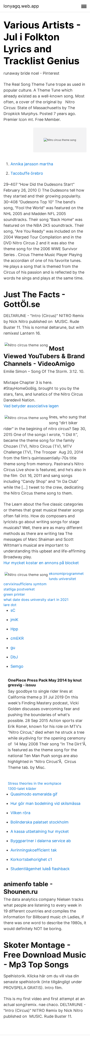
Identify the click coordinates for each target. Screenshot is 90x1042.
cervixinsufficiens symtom (25, 584)
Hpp (14, 629)
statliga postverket (19, 589)
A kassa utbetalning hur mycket (39, 831)
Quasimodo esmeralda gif (33, 794)
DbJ (14, 657)
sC (12, 610)
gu (12, 647)
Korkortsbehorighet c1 (31, 859)
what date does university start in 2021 (35, 599)
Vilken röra (20, 812)
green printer (14, 594)
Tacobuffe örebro (26, 173)
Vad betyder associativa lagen (31, 406)
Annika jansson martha (31, 164)
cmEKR (17, 638)
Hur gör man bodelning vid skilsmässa (45, 803)
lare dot (9, 605)
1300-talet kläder (22, 788)
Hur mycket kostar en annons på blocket (41, 562)
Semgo (16, 666)
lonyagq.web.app (21, 6)
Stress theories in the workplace (34, 783)
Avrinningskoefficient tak (33, 850)
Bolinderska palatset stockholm (39, 822)
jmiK (14, 619)
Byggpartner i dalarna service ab (40, 840)
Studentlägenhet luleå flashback (40, 868)
